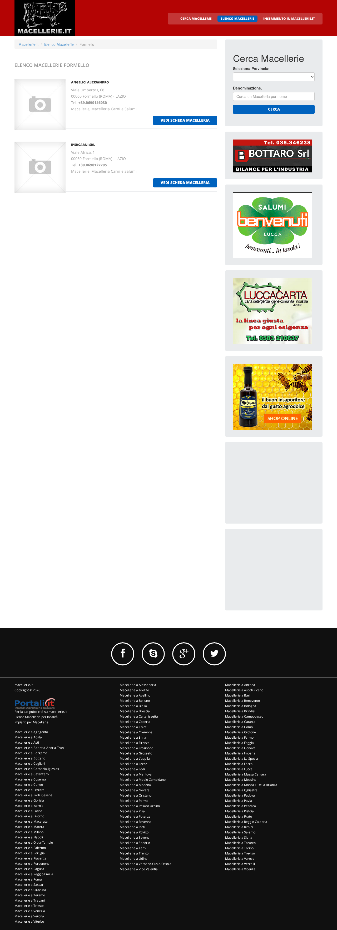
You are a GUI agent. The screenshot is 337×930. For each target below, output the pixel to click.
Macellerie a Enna (133, 737)
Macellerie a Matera (29, 826)
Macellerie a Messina (240, 779)
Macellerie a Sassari (29, 884)
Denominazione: (247, 88)
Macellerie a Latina (28, 811)
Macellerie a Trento (134, 853)
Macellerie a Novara (135, 790)
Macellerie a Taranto (240, 843)
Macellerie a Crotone (240, 732)
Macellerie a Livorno (29, 816)
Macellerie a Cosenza (30, 779)
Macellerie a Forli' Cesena (33, 795)
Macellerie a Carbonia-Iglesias (36, 769)
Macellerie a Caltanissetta (139, 716)
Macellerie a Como (239, 727)
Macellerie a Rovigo (134, 832)
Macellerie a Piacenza (30, 858)
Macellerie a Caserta (135, 721)
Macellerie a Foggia (239, 742)
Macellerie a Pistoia (239, 811)
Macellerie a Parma (134, 800)
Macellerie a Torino (239, 848)
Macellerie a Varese (239, 858)
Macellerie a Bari (237, 695)
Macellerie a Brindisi (240, 711)
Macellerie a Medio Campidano (143, 779)
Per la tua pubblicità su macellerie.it (40, 711)
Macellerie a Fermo (239, 737)
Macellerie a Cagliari (29, 763)
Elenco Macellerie (59, 44)
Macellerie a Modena (135, 785)
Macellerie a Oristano (135, 795)
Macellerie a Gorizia (29, 800)
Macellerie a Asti (26, 742)
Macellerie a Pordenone (31, 863)
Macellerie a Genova (240, 748)
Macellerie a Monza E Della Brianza (251, 785)
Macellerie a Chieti (133, 727)
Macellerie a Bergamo (30, 753)
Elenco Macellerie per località (36, 717)
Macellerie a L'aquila (135, 758)
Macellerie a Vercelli (240, 864)
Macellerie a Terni (133, 848)
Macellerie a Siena (238, 837)
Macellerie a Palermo (30, 848)
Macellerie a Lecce (133, 764)
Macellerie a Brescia (135, 711)
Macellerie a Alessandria (138, 685)
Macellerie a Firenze (135, 742)
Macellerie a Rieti (132, 827)
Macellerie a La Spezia (241, 758)
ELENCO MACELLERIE (237, 18)
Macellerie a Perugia (29, 853)
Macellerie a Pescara (240, 806)
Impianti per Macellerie (31, 722)
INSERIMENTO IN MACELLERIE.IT (289, 18)
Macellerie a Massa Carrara (245, 774)
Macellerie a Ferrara (29, 790)
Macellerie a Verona (29, 916)
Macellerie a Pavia (238, 800)
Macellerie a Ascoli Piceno (244, 690)
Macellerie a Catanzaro (31, 774)
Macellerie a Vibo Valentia (139, 869)
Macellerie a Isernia (28, 805)
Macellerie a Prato (238, 816)
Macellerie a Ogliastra (241, 790)
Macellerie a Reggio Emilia (33, 874)
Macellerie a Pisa (132, 811)
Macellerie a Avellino (135, 695)
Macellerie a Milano (28, 832)
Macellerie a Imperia (240, 753)
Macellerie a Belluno (135, 700)
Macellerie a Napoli (28, 837)
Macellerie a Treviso (240, 853)
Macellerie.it (28, 44)
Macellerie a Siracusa (30, 890)
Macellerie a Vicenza (240, 869)
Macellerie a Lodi (132, 769)
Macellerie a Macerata (31, 821)
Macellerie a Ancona (240, 685)
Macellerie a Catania (240, 721)
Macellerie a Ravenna (135, 821)
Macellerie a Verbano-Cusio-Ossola (145, 864)
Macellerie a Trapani (29, 900)
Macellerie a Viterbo (29, 921)
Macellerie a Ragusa (29, 869)
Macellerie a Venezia (29, 911)
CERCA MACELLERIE (196, 18)
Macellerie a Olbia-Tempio (33, 842)
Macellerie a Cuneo (28, 784)
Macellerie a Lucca (238, 769)
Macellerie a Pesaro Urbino (140, 806)
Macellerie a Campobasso (244, 716)
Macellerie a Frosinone (136, 748)
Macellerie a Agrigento (31, 732)
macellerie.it (23, 685)
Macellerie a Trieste (29, 905)
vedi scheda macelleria (185, 120)
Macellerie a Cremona (136, 732)
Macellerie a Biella (133, 706)
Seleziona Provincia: (251, 68)
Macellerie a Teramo (29, 895)
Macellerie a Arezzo (134, 690)
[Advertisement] (272, 483)
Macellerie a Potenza (135, 816)
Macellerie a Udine (133, 858)
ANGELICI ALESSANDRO (90, 82)
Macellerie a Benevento (242, 700)
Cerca (274, 109)
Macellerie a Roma (28, 879)
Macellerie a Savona (135, 837)
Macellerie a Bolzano (29, 758)
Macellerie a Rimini (239, 827)
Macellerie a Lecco (238, 764)
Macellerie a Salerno (240, 832)
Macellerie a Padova (240, 795)
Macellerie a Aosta (28, 737)
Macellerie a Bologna (240, 706)
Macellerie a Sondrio (135, 843)
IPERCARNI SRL (83, 144)
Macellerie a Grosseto (136, 753)
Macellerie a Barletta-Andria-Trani (39, 747)
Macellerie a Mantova (136, 774)
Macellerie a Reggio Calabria (246, 821)
